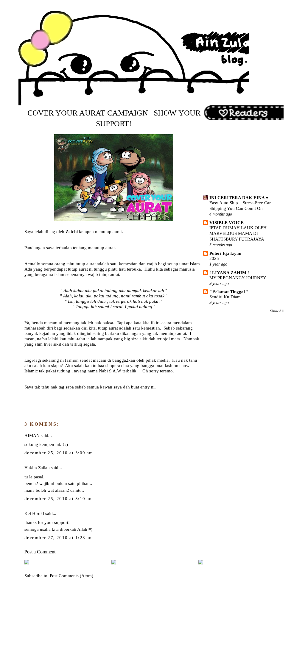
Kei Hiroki (34, 513)
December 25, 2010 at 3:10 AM (58, 498)
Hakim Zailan (37, 467)
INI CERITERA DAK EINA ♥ (238, 197)
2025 (214, 258)
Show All (277, 311)
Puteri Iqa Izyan (225, 253)
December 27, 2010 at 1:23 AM (58, 537)
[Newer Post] (26, 563)
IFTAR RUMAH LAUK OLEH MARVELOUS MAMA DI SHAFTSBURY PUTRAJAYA (238, 233)
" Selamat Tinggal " (228, 291)
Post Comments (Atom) (71, 575)
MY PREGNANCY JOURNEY (237, 277)
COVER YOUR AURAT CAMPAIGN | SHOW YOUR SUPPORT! (113, 118)
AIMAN (32, 435)
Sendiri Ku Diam (225, 296)
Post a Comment (39, 552)
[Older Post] (200, 563)
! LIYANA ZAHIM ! (229, 272)
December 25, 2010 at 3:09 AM (58, 452)
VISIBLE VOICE (226, 222)
